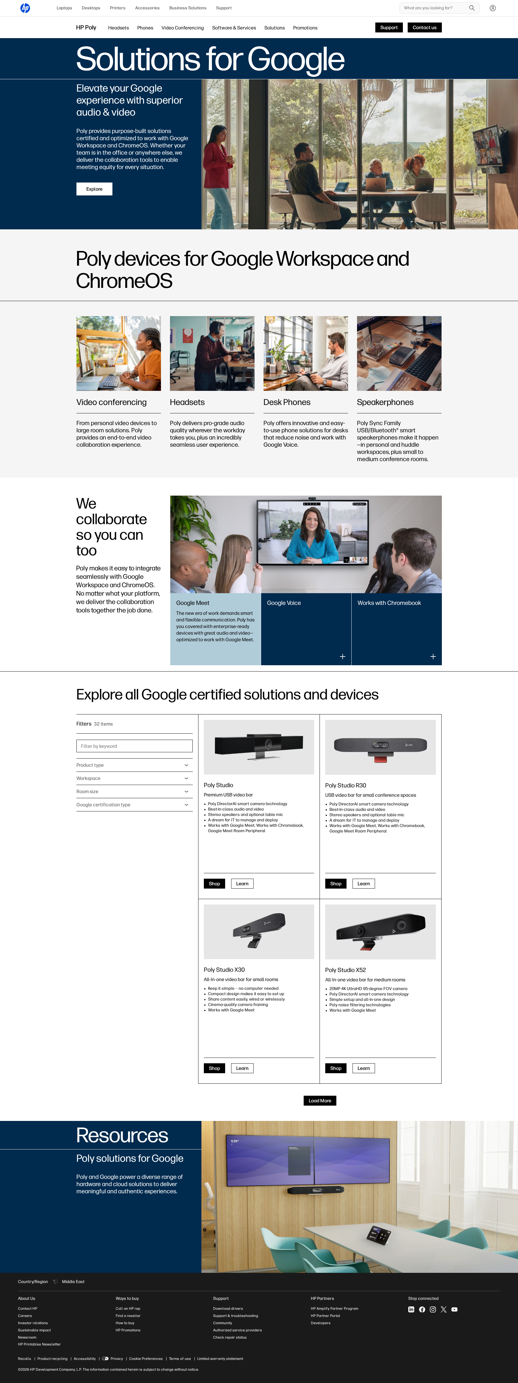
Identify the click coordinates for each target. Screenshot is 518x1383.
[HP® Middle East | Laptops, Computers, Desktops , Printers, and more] (25, 8)
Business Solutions (188, 8)
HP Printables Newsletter (39, 1344)
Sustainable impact (34, 1330)
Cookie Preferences (146, 1359)
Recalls (24, 1359)
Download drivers (228, 1308)
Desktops (91, 8)
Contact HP (27, 1308)
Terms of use (180, 1359)
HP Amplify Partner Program (334, 1308)
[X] (444, 1309)
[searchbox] (435, 8)
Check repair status (230, 1337)
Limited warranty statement (220, 1359)
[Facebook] (422, 1309)
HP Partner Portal (325, 1316)
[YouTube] (454, 1309)
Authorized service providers (237, 1330)
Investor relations (33, 1323)
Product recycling (52, 1359)
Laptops (64, 8)
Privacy (117, 1359)
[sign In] (493, 8)
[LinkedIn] (411, 1309)
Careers (25, 1316)
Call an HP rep (128, 1308)
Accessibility (85, 1359)
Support (224, 8)
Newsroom (27, 1337)
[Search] (472, 8)
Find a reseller (128, 1316)
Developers (321, 1323)
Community (222, 1323)
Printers (118, 8)
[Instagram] (433, 1309)
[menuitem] (64, 8)
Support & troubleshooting (235, 1316)
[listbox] (134, 765)
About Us (26, 1298)
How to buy (125, 1323)
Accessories (147, 8)
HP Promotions (128, 1330)
